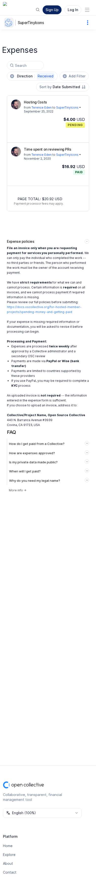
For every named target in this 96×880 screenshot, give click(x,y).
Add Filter (77, 76)
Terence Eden (42, 107)
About (8, 863)
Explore (9, 854)
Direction (35, 76)
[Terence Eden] (16, 104)
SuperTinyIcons (31, 22)
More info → (17, 490)
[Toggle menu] (87, 10)
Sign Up (52, 10)
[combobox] (62, 87)
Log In (73, 10)
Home (8, 846)
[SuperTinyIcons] (10, 23)
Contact (9, 872)
